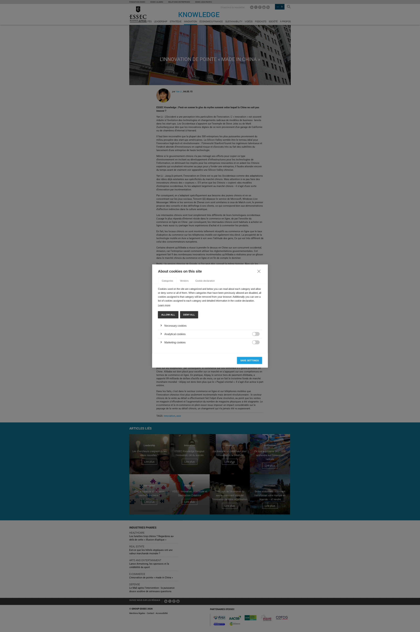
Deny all (189, 315)
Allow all (168, 315)
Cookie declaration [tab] (205, 280)
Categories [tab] (167, 280)
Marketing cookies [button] (175, 342)
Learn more (164, 305)
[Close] (259, 271)
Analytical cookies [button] (175, 334)
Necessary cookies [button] (175, 325)
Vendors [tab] (184, 280)
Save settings (249, 360)
